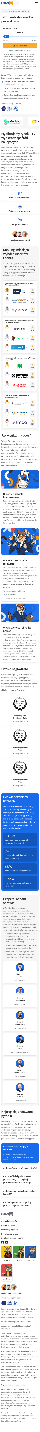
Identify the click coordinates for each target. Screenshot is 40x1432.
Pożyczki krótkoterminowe (20, 198)
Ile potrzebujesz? (10, 28)
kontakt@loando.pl (19, 1326)
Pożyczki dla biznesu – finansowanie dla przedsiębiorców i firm (17, 396)
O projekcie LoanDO (9, 1221)
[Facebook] (2, 1242)
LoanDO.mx (7, 1279)
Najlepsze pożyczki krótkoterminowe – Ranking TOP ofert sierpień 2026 (19, 321)
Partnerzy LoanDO (8, 1225)
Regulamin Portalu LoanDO (12, 1238)
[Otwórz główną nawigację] (36, 3)
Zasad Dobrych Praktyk (24, 1372)
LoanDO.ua (30, 1260)
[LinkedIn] (6, 1242)
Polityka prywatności (9, 1234)
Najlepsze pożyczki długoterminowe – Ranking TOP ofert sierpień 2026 (19, 284)
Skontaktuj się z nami (9, 1229)
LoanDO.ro (6, 1260)
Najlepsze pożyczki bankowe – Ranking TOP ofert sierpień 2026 (20, 359)
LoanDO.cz (18, 1260)
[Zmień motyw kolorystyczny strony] (17, 3)
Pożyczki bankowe (20, 224)
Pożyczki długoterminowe (20, 211)
